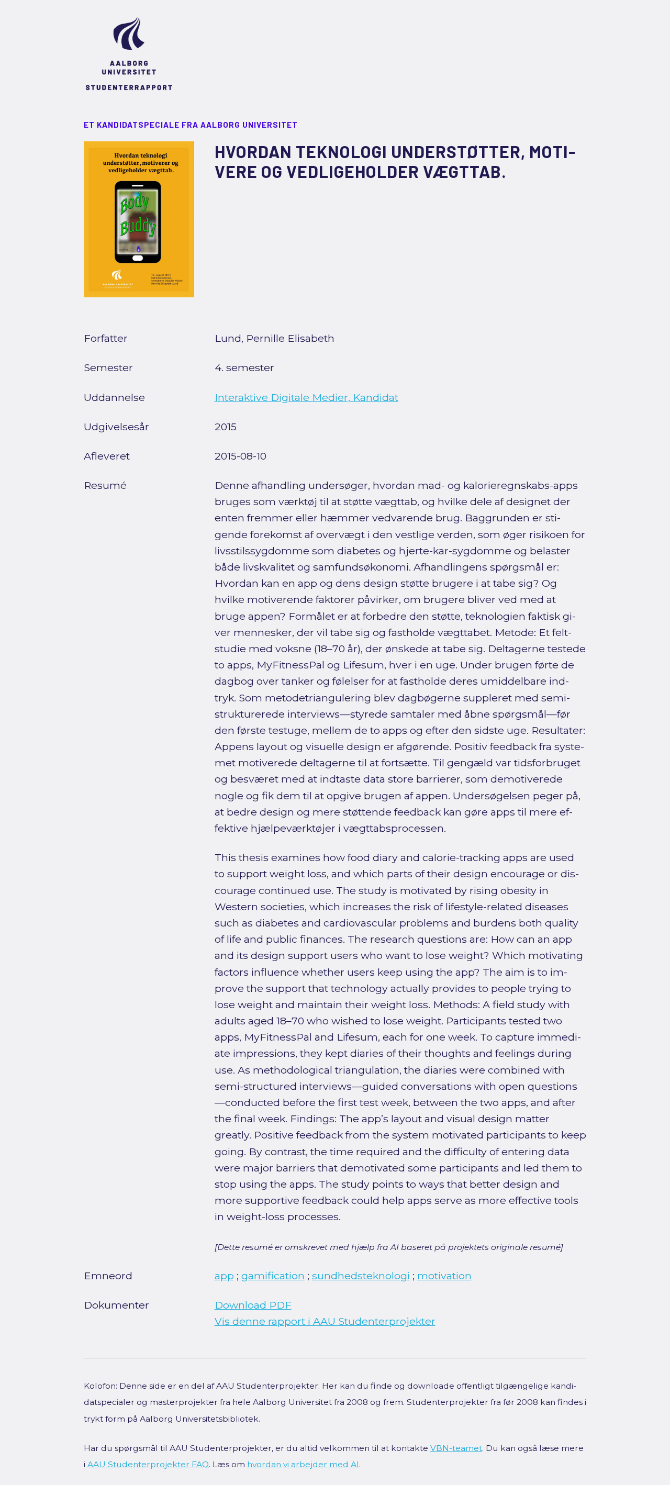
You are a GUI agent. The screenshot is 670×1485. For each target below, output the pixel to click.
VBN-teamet (456, 1448)
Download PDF (253, 1305)
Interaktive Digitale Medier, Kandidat (306, 397)
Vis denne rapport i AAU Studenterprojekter (325, 1321)
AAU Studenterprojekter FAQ (148, 1464)
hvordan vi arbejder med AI (303, 1464)
